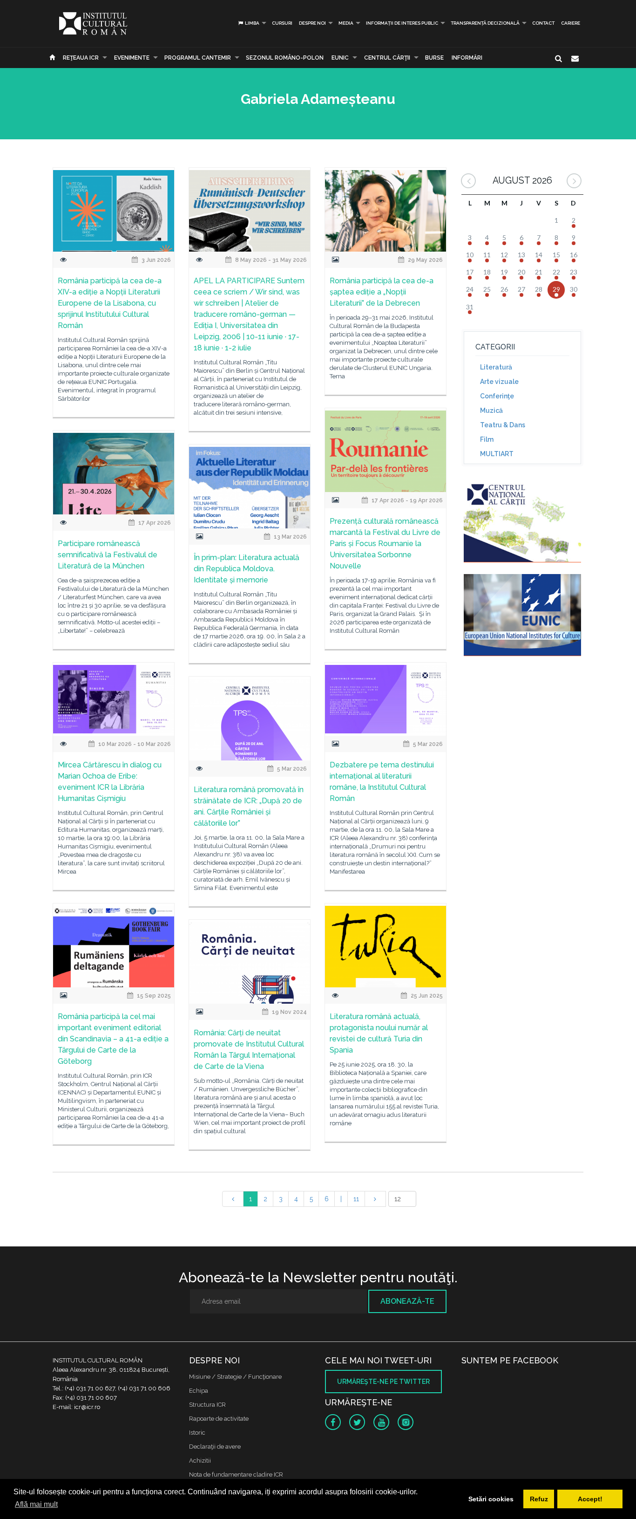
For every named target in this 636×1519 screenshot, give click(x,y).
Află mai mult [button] (36, 1504)
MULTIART (497, 454)
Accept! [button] (590, 1499)
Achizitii (200, 1460)
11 (356, 1199)
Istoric (197, 1432)
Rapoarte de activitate (219, 1418)
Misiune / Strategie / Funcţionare (235, 1376)
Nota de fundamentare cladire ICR (236, 1474)
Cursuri (282, 23)
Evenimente (131, 58)
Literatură (496, 367)
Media (345, 23)
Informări (467, 58)
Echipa (198, 1390)
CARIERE (570, 23)
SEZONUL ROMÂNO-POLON (285, 58)
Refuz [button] (539, 1499)
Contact (543, 23)
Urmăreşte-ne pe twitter (383, 1381)
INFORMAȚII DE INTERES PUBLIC (402, 23)
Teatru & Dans (502, 425)
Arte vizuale (499, 381)
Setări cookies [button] (491, 1499)
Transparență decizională (485, 23)
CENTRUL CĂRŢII (387, 58)
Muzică (491, 410)
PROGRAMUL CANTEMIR (197, 58)
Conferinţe (497, 396)
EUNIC (340, 58)
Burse (434, 58)
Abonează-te (407, 1301)
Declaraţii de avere (215, 1446)
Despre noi (312, 23)
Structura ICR (207, 1404)
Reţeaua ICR (81, 58)
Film (487, 439)
